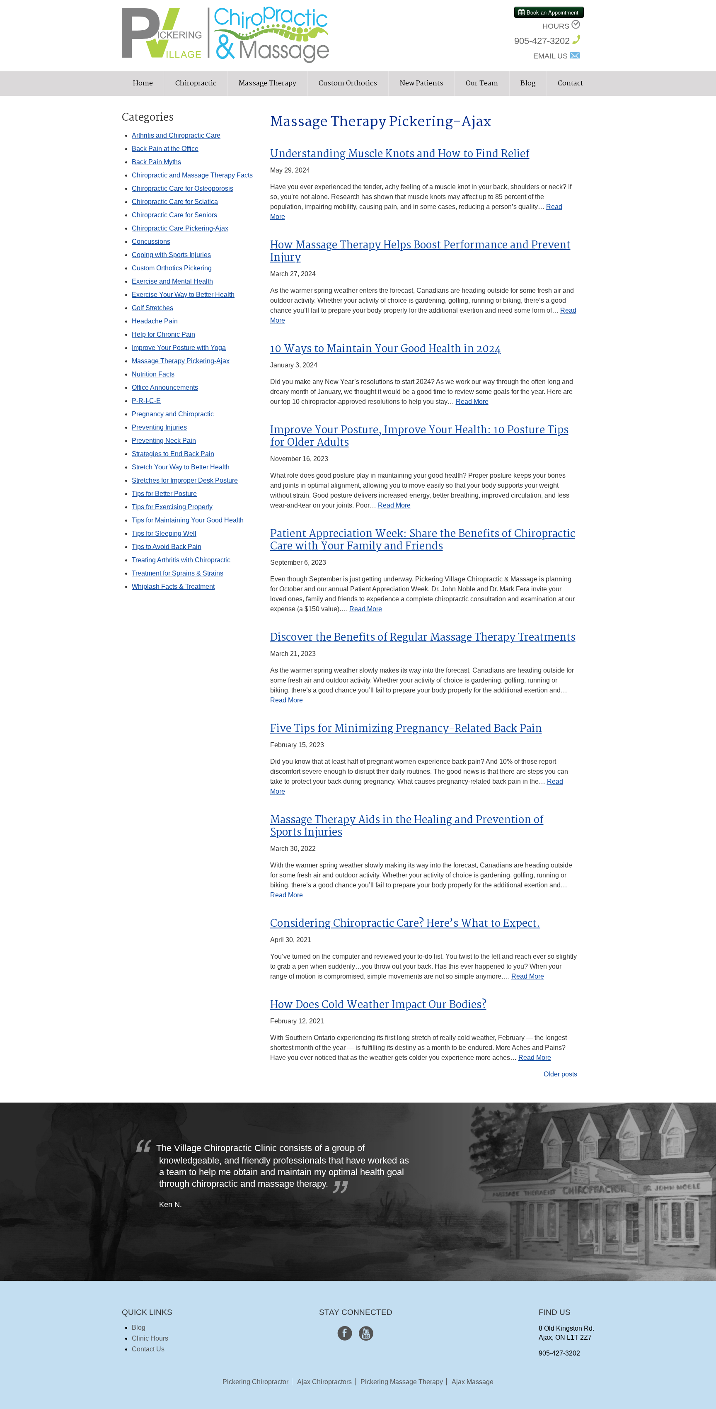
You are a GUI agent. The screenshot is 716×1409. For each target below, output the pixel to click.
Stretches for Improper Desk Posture (185, 480)
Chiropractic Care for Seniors (174, 215)
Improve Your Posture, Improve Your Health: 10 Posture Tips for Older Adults (419, 436)
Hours (555, 26)
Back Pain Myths (156, 161)
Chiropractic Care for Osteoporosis (182, 188)
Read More (472, 401)
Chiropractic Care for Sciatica (175, 201)
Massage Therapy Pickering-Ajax (181, 360)
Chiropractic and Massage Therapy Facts (192, 175)
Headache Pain (155, 321)
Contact (570, 83)
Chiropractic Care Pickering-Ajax (180, 228)
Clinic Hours (150, 1338)
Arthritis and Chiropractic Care (176, 135)
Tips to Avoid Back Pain (166, 546)
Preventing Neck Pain (164, 440)
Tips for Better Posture (164, 493)
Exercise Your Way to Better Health (183, 294)
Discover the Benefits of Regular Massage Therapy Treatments (423, 637)
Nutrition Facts (153, 374)
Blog (527, 83)
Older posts (560, 1074)
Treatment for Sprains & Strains (177, 573)
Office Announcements (165, 387)
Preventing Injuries (159, 427)
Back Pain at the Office (165, 148)
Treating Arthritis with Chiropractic (181, 560)
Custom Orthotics (348, 83)
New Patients (421, 83)
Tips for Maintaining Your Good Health (188, 520)
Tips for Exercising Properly (172, 506)
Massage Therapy (267, 83)
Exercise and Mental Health (172, 281)
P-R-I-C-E (146, 400)
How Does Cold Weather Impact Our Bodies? (378, 1005)
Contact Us (148, 1349)
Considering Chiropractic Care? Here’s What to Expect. (405, 924)
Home (143, 83)
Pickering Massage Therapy (401, 1381)
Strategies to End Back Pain (173, 453)
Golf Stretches (152, 307)
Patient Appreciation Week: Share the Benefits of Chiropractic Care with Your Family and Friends (422, 540)
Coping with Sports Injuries (171, 254)
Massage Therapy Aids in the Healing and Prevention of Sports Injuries (407, 826)
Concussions (151, 241)
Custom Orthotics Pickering (172, 268)
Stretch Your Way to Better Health (181, 467)
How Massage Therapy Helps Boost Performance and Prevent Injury (420, 251)
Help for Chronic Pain (163, 334)
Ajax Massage (472, 1381)
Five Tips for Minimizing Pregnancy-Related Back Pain (406, 729)
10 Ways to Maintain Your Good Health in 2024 (385, 349)
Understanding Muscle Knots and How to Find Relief (400, 154)
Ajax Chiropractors (324, 1381)
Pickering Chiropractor (255, 1381)
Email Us (550, 56)
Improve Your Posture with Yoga (179, 347)
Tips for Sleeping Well (164, 533)
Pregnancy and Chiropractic (173, 414)
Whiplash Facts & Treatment (173, 586)
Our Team (482, 83)
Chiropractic (195, 83)
